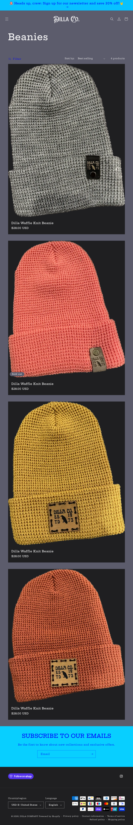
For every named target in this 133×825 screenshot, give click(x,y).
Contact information (93, 816)
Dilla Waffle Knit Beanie (32, 223)
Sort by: (69, 58)
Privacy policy (71, 816)
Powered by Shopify (49, 816)
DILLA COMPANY (29, 816)
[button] (6, 19)
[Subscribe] (92, 754)
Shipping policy (116, 819)
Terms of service (116, 816)
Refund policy (97, 819)
